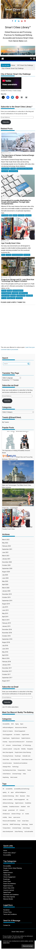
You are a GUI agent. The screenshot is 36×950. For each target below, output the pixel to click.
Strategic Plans (11, 298)
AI (8, 792)
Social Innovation (7, 763)
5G (3, 788)
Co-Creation (15, 293)
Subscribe (6, 122)
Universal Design (13, 171)
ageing (4, 792)
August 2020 (6, 572)
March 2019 (5, 620)
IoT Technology (27, 745)
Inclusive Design (21, 295)
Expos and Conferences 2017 (16, 741)
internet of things (15, 813)
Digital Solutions (25, 738)
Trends (29, 770)
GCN (28, 806)
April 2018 (5, 655)
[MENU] (34, 58)
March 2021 (5, 555)
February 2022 (6, 546)
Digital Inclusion (23, 293)
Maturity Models (8, 899)
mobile (27, 813)
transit (31, 824)
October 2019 (6, 597)
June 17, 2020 (6, 198)
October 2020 (6, 565)
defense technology (8, 803)
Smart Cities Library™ (18, 27)
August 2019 (6, 604)
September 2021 (7, 549)
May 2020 (5, 581)
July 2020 (5, 575)
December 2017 (7, 668)
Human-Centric (5, 168)
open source (16, 817)
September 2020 (7, 568)
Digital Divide (25, 734)
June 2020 (5, 578)
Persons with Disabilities (9, 820)
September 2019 (7, 600)
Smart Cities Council (27, 759)
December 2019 (7, 594)
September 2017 (7, 677)
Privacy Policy (7, 912)
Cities (28, 796)
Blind (17, 796)
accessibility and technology (21, 788)
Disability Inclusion (14, 806)
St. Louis (4, 298)
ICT (3, 745)
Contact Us (6, 925)
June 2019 (5, 610)
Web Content (13, 777)
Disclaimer (6, 910)
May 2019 (5, 613)
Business (22, 796)
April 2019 (5, 616)
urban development (8, 831)
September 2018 (7, 639)
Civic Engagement (6, 293)
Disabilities (28, 803)
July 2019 (5, 607)
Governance (29, 741)
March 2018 (5, 658)
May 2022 (5, 543)
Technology (19, 298)
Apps (21, 724)
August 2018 (6, 642)
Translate (16, 380)
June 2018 (5, 649)
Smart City (5, 824)
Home (5, 850)
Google (5, 810)
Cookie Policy (6, 942)
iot (23, 813)
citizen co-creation (8, 799)
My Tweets (5, 422)
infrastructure (6, 813)
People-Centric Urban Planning (24, 168)
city (27, 799)
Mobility (15, 215)
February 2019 (6, 623)
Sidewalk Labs (26, 756)
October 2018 (6, 636)
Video (24, 773)
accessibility (9, 788)
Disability (5, 806)
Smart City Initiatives (9, 883)
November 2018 (7, 633)
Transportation (21, 770)
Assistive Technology (8, 796)
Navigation (30, 749)
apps (12, 792)
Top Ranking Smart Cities (9, 770)
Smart (18, 820)
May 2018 (5, 652)
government (11, 810)
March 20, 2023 (7, 153)
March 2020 (5, 588)
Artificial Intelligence (8, 727)
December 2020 (7, 562)
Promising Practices (17, 254)
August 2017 (6, 681)
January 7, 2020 (7, 277)
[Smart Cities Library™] (2, 58)
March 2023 (5, 539)
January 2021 (6, 559)
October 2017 (6, 674)
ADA (11, 215)
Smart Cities (5, 171)
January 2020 (6, 591)
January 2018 (6, 665)
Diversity (5, 741)
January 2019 (6, 626)
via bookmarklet (28, 831)
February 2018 (6, 661)
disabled (23, 806)
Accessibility (5, 215)
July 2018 (5, 645)
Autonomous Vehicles (21, 727)
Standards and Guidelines (20, 763)
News (10, 817)
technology (25, 824)
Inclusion (13, 168)
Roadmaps (18, 756)
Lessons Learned (7, 749)
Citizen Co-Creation (8, 731)
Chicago (4, 290)
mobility (5, 817)
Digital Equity (6, 738)
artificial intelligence (20, 792)
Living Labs (17, 749)
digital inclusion (19, 803)
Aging (3, 254)
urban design (26, 828)
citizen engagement (19, 799)
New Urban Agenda (8, 752)
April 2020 (5, 584)
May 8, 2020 (6, 240)
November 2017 (7, 671)
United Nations (7, 773)
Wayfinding (28, 215)
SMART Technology (15, 824)
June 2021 (5, 552)
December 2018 (7, 629)
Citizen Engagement (18, 290)
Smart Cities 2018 (15, 759)
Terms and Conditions (10, 914)
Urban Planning (19, 831)
